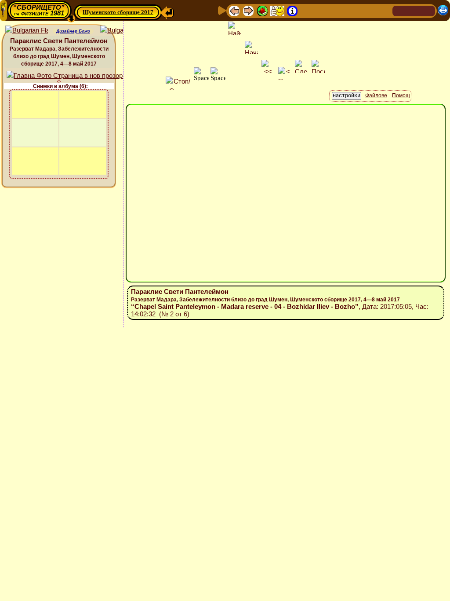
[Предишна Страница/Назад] (234, 10)
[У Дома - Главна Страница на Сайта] (400, 10)
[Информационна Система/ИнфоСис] (292, 10)
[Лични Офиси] (306, 10)
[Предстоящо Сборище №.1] (277, 10)
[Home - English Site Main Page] (428, 10)
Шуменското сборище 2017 (118, 12)
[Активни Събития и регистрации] (320, 10)
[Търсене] (384, 10)
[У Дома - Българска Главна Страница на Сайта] (414, 10)
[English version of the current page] (26, 30)
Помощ (401, 95)
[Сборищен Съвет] (366, 10)
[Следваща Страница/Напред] (248, 10)
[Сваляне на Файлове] (348, 10)
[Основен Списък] (262, 10)
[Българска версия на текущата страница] (121, 30)
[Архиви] (334, 10)
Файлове (376, 95)
